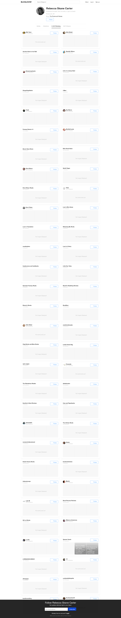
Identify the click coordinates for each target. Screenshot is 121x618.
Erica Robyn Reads (28, 188)
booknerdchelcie (67, 461)
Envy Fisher (29, 207)
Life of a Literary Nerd (69, 71)
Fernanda (68, 364)
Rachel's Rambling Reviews (70, 285)
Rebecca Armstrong (71, 520)
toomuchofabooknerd (29, 442)
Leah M (28, 501)
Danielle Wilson (70, 51)
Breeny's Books (27, 305)
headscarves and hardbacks (31, 266)
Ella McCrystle (70, 129)
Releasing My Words (68, 227)
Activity (38, 26)
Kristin (68, 442)
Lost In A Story (67, 246)
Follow (50, 19)
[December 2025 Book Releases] (40, 471)
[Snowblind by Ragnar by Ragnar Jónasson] (92, 354)
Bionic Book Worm (28, 149)
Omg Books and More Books (31, 344)
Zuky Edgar (29, 325)
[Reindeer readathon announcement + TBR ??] (52, 471)
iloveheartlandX (70, 598)
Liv (67, 559)
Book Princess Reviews (69, 500)
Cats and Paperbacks (69, 403)
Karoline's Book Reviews (30, 403)
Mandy (68, 481)
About (86, 2)
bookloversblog (27, 598)
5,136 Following (56, 26)
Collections (46, 26)
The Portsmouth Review (56, 16)
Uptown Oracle (67, 539)
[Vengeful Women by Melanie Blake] (68, 354)
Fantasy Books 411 (28, 129)
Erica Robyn (29, 168)
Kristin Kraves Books (29, 461)
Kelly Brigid (69, 32)
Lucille (28, 539)
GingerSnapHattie (28, 90)
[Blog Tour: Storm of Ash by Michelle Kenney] (68, 295)
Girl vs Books (26, 520)
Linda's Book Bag (68, 344)
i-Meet (64, 90)
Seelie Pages (66, 168)
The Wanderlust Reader (29, 383)
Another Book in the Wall (30, 51)
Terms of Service (67, 615)
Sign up (98, 2)
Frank (27, 110)
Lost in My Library (68, 207)
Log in (92, 2)
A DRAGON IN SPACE (29, 559)
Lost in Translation (28, 227)
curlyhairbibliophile (68, 578)
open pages (26, 364)
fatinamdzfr (29, 422)
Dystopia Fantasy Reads (29, 285)
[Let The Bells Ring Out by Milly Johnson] (80, 354)
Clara (67, 187)
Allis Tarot (28, 32)
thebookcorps (27, 481)
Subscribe (72, 609)
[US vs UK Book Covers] (28, 471)
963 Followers (67, 26)
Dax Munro (69, 110)
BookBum (65, 305)
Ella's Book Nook (67, 148)
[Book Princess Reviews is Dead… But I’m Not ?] (68, 509)
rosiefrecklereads (68, 325)
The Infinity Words (68, 423)
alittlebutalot (66, 383)
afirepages (26, 579)
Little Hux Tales (67, 266)
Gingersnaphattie (31, 71)
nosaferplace (26, 246)
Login (67, 613)
